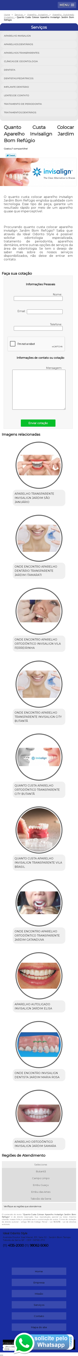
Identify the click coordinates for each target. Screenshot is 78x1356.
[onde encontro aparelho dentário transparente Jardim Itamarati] (39, 537)
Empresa (39, 1282)
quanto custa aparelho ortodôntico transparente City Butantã (37, 790)
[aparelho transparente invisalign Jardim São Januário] (39, 464)
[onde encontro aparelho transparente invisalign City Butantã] (39, 683)
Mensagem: (54, 368)
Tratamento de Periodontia (23, 103)
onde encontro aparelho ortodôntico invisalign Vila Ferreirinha (38, 644)
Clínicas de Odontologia (21, 61)
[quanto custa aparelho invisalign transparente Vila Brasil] (39, 829)
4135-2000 (16, 1245)
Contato (39, 1316)
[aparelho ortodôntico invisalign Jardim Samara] (39, 1112)
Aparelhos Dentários (18, 44)
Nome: (58, 294)
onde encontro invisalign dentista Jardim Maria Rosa (37, 1075)
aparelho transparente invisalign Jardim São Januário (34, 498)
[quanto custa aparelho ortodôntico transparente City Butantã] (39, 756)
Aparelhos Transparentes (21, 52)
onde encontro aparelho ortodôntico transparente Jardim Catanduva (37, 935)
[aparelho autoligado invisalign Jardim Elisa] (39, 974)
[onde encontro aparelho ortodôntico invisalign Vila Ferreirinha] (39, 610)
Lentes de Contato (16, 95)
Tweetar (11, 155)
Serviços (39, 27)
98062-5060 (39, 1245)
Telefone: (56, 324)
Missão (39, 1293)
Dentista (9, 69)
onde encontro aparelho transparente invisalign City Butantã (38, 717)
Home (39, 1271)
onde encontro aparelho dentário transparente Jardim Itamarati (36, 571)
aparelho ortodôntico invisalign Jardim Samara (35, 1144)
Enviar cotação (38, 423)
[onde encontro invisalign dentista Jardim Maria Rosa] (39, 1043)
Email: (22, 311)
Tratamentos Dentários (20, 112)
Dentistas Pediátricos (18, 78)
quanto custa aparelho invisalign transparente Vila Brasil (38, 863)
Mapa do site (39, 1327)
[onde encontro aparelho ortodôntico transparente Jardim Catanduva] (39, 901)
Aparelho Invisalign (17, 35)
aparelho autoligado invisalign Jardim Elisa (33, 1006)
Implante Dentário (16, 86)
